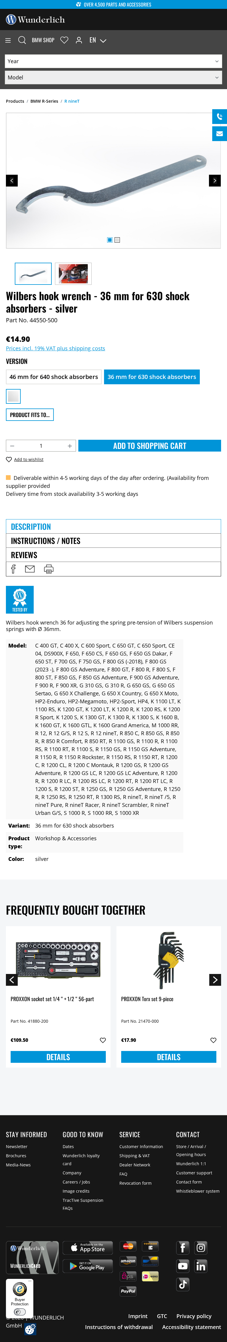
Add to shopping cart (149, 445)
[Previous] (12, 181)
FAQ (123, 1174)
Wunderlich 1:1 (191, 1163)
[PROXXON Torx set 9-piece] (168, 960)
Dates (68, 1146)
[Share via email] (30, 569)
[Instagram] (200, 1248)
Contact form (189, 1182)
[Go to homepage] (35, 18)
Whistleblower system (198, 1191)
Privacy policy (194, 1316)
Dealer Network (134, 1165)
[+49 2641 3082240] (219, 116)
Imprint (137, 1316)
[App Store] (88, 1248)
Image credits (76, 1191)
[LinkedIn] (200, 1266)
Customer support (194, 1173)
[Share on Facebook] (13, 569)
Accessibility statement (191, 1326)
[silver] (13, 396)
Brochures (16, 1155)
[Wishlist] (64, 39)
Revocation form (135, 1183)
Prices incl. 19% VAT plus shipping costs (55, 348)
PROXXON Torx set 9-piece (147, 999)
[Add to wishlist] (103, 1040)
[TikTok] (182, 1284)
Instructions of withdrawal (119, 1326)
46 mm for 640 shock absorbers (53, 377)
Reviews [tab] (24, 554)
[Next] (215, 181)
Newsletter (16, 1146)
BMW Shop (43, 40)
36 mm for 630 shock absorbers (152, 377)
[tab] (113, 526)
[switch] (20, 1311)
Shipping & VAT (134, 1155)
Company (72, 1173)
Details (58, 1057)
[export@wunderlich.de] (219, 133)
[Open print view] (48, 569)
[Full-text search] (22, 39)
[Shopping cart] (222, 39)
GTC (162, 1316)
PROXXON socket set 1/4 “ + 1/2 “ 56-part (52, 999)
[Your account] (79, 39)
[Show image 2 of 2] (117, 240)
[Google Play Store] (88, 1266)
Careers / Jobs (76, 1182)
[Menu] (8, 39)
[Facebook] (182, 1248)
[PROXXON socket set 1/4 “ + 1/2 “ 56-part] (58, 960)
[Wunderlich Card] (32, 1257)
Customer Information (141, 1146)
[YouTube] (182, 1266)
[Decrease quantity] (12, 446)
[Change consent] (30, 1329)
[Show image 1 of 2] (109, 240)
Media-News (18, 1165)
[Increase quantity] (70, 446)
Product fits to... (30, 415)
